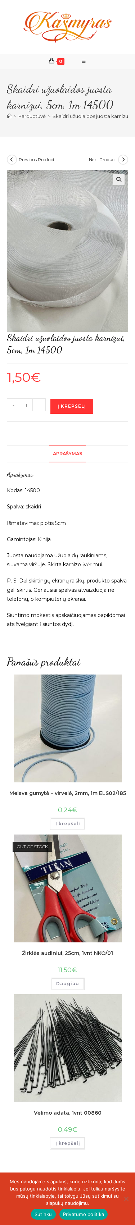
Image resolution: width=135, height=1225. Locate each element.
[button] (119, 179)
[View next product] (123, 160)
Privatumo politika (83, 1214)
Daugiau (67, 983)
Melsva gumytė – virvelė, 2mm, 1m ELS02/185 (67, 793)
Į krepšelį (72, 406)
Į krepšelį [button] (67, 823)
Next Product (102, 159)
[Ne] (126, 1198)
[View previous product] (12, 160)
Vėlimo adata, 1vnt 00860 (68, 1113)
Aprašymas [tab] (67, 453)
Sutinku (43, 1214)
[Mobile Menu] (84, 61)
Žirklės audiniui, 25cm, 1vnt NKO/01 (67, 953)
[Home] (9, 116)
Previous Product (37, 159)
